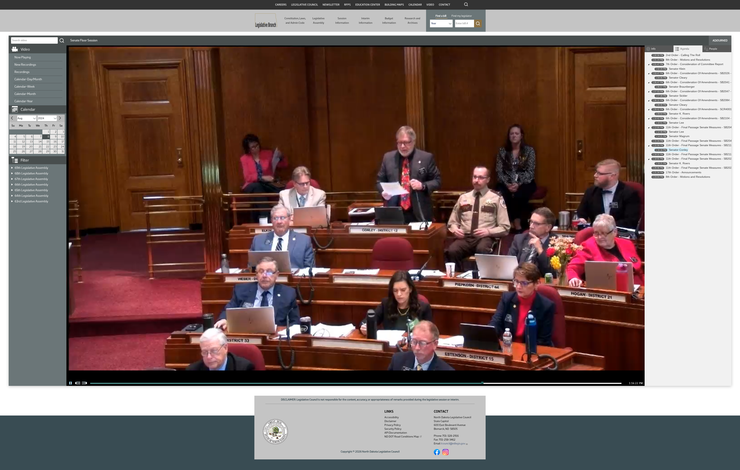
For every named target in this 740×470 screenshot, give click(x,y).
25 (14, 151)
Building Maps (394, 4)
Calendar (415, 4)
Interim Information (365, 20)
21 (40, 146)
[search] (61, 40)
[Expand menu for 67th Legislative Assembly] (12, 177)
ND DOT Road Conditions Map (401, 436)
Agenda (684, 48)
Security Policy (392, 429)
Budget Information (389, 20)
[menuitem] (37, 57)
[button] (39, 107)
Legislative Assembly (318, 20)
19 (23, 146)
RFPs (347, 4)
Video (430, 4)
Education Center (367, 4)
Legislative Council (304, 4)
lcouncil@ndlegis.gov (453, 443)
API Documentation (395, 432)
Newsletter (331, 4)
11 (15, 141)
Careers (281, 4)
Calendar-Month (25, 94)
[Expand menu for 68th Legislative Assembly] (12, 172)
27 (31, 151)
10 (62, 136)
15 (48, 141)
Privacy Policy (392, 425)
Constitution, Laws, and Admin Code (295, 20)
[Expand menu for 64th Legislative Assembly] (12, 194)
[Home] (266, 20)
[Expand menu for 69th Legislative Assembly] (12, 166)
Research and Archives (412, 20)
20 (31, 146)
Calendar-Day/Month (28, 79)
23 (55, 146)
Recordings (21, 72)
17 (63, 141)
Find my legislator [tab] (462, 16)
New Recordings (25, 64)
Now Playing (22, 57)
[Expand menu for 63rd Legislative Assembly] (12, 200)
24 (62, 146)
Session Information (342, 20)
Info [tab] (653, 48)
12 (23, 141)
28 (39, 151)
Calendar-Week (24, 86)
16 (55, 141)
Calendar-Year (23, 101)
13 (31, 141)
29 (47, 151)
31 (62, 151)
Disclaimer (390, 421)
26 (23, 151)
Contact (444, 4)
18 (14, 146)
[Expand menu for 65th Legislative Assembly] (12, 189)
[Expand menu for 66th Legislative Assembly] (12, 183)
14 (40, 141)
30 (54, 151)
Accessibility (391, 417)
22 (47, 146)
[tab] (688, 48)
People (713, 48)
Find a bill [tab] (441, 16)
